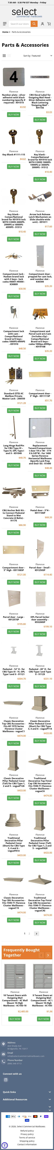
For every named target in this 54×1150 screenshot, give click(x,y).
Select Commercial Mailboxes (31, 1126)
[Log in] (42, 24)
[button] (5, 24)
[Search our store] (34, 24)
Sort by (27, 55)
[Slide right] (48, 955)
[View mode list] (9, 55)
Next (36, 933)
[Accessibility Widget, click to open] (4, 1145)
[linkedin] (6, 1080)
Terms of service (27, 1137)
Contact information (27, 1144)
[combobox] (23, 24)
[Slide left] (41, 955)
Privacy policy (27, 1134)
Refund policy (27, 1130)
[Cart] (49, 24)
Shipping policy (27, 1141)
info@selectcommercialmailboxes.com (25, 1056)
